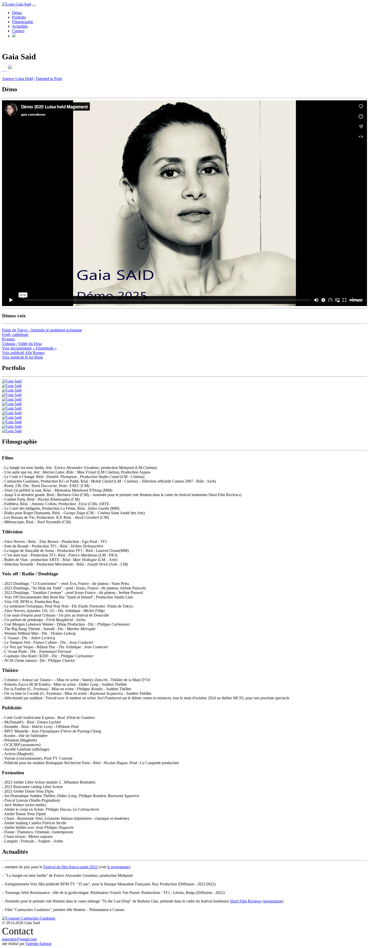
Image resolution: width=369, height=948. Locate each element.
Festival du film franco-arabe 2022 (70, 867)
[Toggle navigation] (34, 5)
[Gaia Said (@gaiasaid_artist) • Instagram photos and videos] (4, 69)
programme (273, 901)
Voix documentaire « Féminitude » (29, 348)
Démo (17, 13)
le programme (118, 867)
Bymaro (8, 339)
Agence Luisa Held (17, 78)
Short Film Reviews (246, 901)
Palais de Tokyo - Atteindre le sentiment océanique (42, 330)
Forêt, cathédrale (15, 334)
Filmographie (22, 22)
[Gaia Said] (12, 381)
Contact (18, 31)
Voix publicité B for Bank (22, 357)
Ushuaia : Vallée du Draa (22, 343)
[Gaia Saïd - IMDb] (2, 69)
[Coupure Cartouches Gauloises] (28, 918)
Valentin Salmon (38, 943)
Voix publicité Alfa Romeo (23, 353)
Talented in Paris (49, 78)
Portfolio (19, 17)
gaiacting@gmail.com (19, 939)
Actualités (20, 26)
